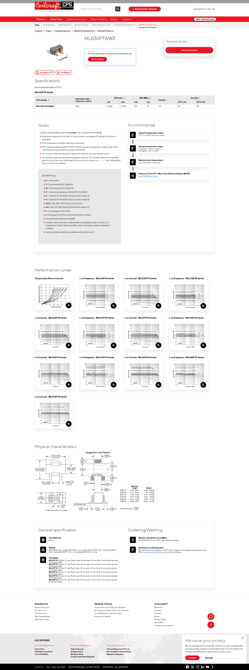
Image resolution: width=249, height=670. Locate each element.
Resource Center (98, 19)
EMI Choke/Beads (42, 617)
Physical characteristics (124, 25)
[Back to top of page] (211, 624)
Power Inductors (42, 607)
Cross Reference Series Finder (108, 613)
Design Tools (55, 19)
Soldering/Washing (147, 25)
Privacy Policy (160, 619)
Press (157, 617)
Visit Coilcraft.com (205, 19)
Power (48, 31)
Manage (209, 658)
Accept (192, 658)
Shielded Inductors (62, 31)
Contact (157, 613)
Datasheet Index (202, 9)
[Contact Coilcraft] (211, 616)
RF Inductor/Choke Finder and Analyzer (112, 610)
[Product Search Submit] (117, 9)
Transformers (41, 613)
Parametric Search (146, 9)
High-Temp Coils (42, 619)
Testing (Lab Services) (76, 19)
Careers (157, 610)
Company (126, 19)
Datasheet (44, 72)
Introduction (49, 25)
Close (243, 638)
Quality (113, 19)
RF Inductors (40, 610)
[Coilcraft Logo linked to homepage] (54, 7)
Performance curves (101, 25)
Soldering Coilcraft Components (157, 552)
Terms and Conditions (164, 626)
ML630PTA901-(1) (106, 31)
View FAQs (159, 622)
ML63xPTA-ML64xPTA (84, 31)
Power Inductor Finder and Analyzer (110, 607)
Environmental (81, 25)
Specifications (64, 25)
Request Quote (189, 50)
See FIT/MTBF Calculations (148, 176)
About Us (158, 607)
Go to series (97, 59)
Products (41, 19)
